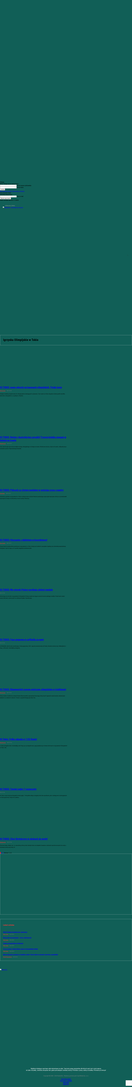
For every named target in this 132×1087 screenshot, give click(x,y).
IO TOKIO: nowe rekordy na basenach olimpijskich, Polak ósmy (31, 387)
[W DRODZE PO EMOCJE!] (16, 255)
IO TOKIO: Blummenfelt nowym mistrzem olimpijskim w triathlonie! (33, 689)
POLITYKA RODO (66, 1079)
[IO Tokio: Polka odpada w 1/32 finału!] (34, 719)
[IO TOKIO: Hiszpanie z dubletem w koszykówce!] (34, 520)
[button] (127, 255)
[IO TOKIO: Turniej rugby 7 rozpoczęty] (34, 769)
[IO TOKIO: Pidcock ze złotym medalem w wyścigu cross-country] (34, 470)
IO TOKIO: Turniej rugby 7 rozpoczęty (18, 789)
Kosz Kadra (2, 543)
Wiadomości (3, 443)
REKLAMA (66, 1082)
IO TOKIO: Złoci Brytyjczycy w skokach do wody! (24, 838)
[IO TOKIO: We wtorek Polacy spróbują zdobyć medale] (34, 570)
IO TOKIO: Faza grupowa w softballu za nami (22, 639)
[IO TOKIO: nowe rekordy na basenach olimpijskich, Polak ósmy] (34, 368)
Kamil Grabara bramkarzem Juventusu (15, 932)
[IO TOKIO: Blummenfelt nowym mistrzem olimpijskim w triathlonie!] (34, 670)
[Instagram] (4, 203)
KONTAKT (66, 1084)
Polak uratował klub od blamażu (13, 943)
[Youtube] (10, 203)
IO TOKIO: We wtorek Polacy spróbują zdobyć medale (26, 589)
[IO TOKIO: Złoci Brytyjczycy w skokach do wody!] (34, 819)
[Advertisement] (66, 321)
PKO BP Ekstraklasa (7, 957)
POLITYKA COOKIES (66, 1081)
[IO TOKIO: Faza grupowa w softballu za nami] (34, 620)
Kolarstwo (2, 493)
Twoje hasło (20, 187)
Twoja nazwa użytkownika (24, 185)
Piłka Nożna (5, 934)
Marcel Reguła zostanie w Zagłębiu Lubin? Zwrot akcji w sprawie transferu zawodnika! (30, 954)
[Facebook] (1, 203)
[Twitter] (7, 203)
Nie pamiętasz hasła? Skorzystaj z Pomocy (12, 191)
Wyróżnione (2, 390)
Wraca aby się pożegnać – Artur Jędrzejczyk (17, 938)
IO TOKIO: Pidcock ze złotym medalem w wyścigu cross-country (31, 490)
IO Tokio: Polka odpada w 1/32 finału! (18, 739)
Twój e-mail (20, 196)
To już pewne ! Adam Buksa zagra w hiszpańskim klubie (20, 949)
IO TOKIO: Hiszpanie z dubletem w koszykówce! (23, 539)
